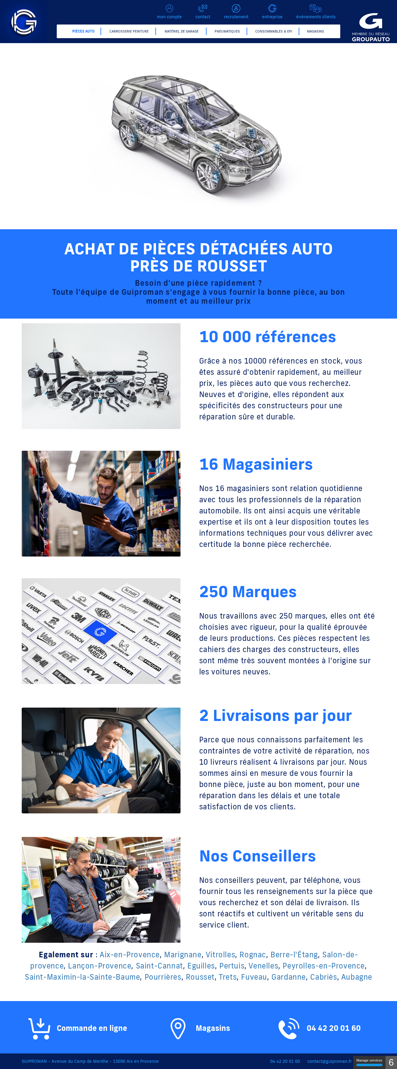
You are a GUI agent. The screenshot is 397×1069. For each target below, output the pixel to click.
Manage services (369, 1060)
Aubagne (356, 977)
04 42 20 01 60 (333, 1028)
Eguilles (201, 965)
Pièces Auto (83, 31)
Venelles (263, 965)
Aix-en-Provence (130, 954)
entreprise (272, 17)
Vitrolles (220, 954)
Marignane (182, 954)
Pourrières (163, 977)
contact (202, 17)
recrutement (236, 17)
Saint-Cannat (159, 965)
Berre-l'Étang (294, 954)
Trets (228, 977)
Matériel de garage (181, 31)
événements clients (316, 17)
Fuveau (254, 977)
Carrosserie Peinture (129, 31)
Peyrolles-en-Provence (324, 965)
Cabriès (323, 977)
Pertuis (231, 965)
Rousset (200, 977)
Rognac (252, 954)
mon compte (169, 17)
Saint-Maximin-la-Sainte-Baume (82, 977)
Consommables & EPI (273, 31)
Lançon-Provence (99, 965)
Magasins (315, 31)
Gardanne (288, 977)
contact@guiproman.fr (329, 1061)
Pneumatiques (227, 31)
